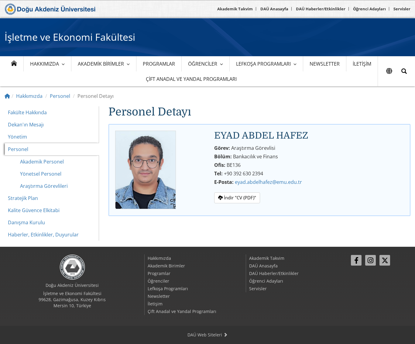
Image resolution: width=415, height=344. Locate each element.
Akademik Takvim (235, 9)
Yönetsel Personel (40, 173)
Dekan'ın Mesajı (26, 124)
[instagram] (370, 260)
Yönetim (17, 136)
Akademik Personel (42, 161)
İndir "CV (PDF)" (239, 197)
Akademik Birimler (101, 63)
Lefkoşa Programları (263, 63)
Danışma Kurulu (26, 222)
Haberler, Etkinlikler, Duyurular (43, 234)
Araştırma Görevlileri (44, 186)
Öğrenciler (202, 63)
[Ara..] (404, 71)
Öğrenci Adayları (369, 9)
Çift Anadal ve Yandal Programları (191, 79)
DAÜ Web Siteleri (205, 335)
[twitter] (384, 260)
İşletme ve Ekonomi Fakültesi (70, 36)
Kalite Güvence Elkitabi (34, 210)
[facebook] (356, 260)
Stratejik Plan (23, 198)
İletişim (362, 63)
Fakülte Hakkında (27, 112)
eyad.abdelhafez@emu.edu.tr (268, 182)
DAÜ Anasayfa (274, 9)
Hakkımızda (44, 63)
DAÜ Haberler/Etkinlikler (320, 9)
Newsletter (325, 63)
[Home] (7, 96)
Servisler (401, 9)
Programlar (159, 63)
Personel (60, 96)
